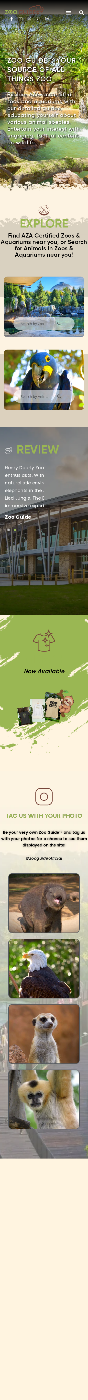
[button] (68, 13)
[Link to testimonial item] (8, 530)
